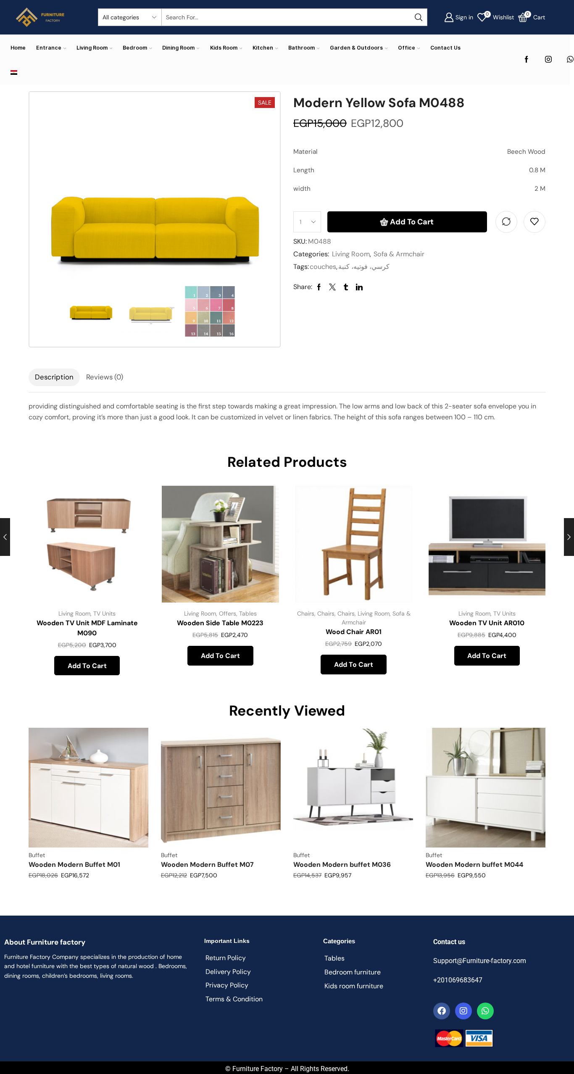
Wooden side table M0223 (220, 623)
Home (18, 48)
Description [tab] (54, 377)
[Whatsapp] (485, 1011)
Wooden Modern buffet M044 (474, 864)
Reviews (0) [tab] (104, 377)
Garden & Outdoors (356, 48)
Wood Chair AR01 (354, 631)
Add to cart (412, 222)
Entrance (48, 48)
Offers (227, 613)
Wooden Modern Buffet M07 (207, 864)
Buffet (37, 855)
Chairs (305, 613)
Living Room (92, 48)
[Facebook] (526, 60)
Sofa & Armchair (399, 254)
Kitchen (263, 48)
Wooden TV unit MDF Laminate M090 (87, 628)
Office (406, 48)
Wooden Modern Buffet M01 (74, 864)
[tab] (54, 377)
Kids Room (223, 48)
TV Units (104, 613)
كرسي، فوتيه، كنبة (364, 266)
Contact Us (445, 48)
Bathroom (301, 48)
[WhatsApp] (570, 60)
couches (323, 266)
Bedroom (135, 48)
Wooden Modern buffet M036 (342, 864)
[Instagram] (548, 60)
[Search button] (418, 17)
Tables (248, 613)
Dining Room (178, 48)
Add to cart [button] (130, 546)
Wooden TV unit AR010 (486, 623)
